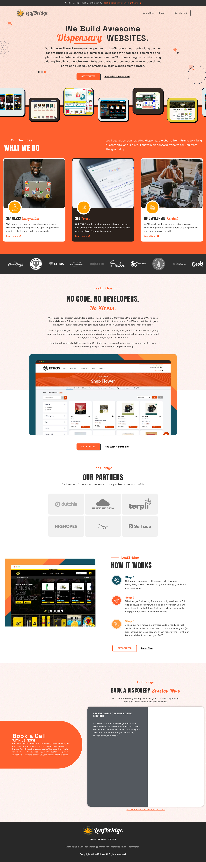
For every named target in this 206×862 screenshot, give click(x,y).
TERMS (93, 839)
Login (162, 12)
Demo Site (148, 12)
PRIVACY (102, 839)
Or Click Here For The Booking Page (146, 809)
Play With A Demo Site (117, 76)
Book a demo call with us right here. (121, 3)
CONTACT (112, 839)
